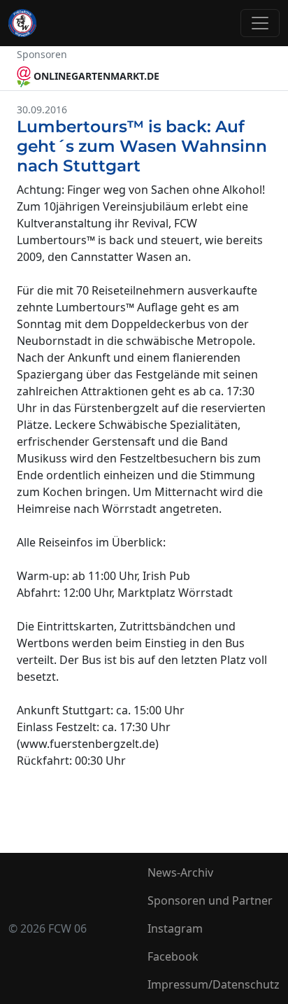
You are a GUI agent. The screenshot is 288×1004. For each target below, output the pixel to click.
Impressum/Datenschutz (213, 984)
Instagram (175, 928)
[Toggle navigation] (260, 23)
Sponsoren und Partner (210, 900)
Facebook (173, 956)
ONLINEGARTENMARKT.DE (95, 76)
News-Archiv (180, 872)
